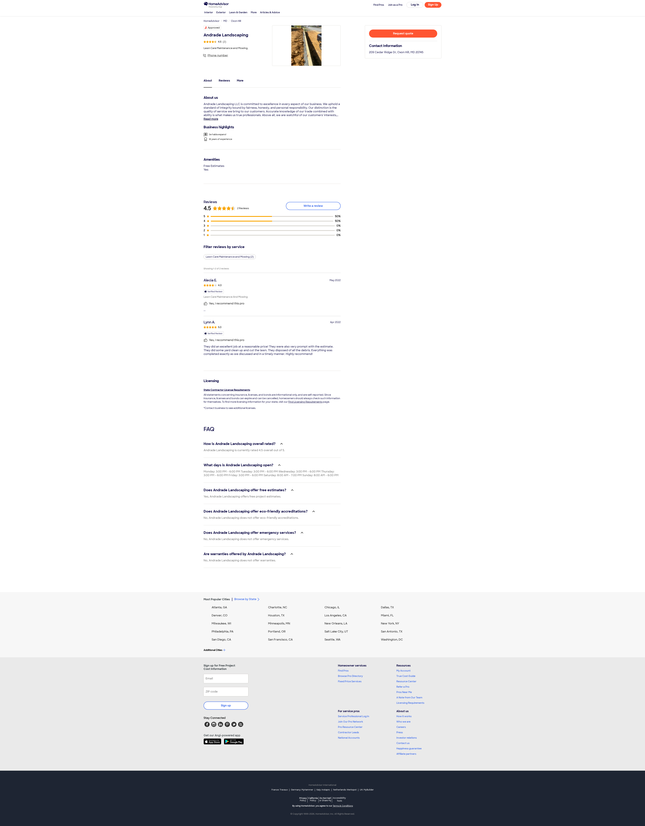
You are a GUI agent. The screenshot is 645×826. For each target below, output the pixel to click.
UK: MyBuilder (367, 789)
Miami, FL (387, 615)
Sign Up (433, 4)
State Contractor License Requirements (227, 389)
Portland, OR (277, 631)
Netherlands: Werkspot (345, 789)
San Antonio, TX (391, 631)
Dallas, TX (387, 607)
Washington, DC (392, 639)
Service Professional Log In (353, 716)
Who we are (403, 721)
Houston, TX (276, 615)
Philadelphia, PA (222, 631)
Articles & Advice (270, 12)
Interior (208, 12)
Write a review (313, 206)
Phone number (218, 55)
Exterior (221, 12)
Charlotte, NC (277, 607)
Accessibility (339, 799)
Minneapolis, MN (279, 623)
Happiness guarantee (409, 748)
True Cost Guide (405, 676)
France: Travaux (279, 789)
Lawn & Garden (238, 12)
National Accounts (349, 737)
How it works (404, 716)
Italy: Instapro (323, 789)
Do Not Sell (325, 799)
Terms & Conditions (343, 806)
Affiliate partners (406, 753)
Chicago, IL (332, 607)
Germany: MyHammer (302, 789)
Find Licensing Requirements (305, 401)
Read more (211, 119)
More (254, 12)
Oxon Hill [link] (236, 20)
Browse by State (245, 599)
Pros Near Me (404, 692)
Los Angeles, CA (336, 615)
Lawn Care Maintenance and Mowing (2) (230, 256)
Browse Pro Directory (350, 676)
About (208, 80)
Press (399, 732)
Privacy (303, 799)
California (313, 799)
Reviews (224, 80)
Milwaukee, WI (221, 623)
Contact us (403, 743)
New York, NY (390, 623)
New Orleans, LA (336, 623)
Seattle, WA (332, 639)
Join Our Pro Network (350, 721)
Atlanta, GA (219, 607)
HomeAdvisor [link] (212, 20)
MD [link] (225, 20)
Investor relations (406, 737)
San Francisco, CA (280, 639)
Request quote (403, 33)
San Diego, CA (221, 639)
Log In (415, 4)
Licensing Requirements (410, 702)
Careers (401, 727)
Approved (214, 27)
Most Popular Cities (217, 599)
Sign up (226, 705)
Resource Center (406, 681)
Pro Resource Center (350, 727)
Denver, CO (219, 615)
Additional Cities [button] (213, 650)
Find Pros (343, 670)
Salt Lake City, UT (336, 631)
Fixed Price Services (349, 681)
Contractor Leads (348, 732)
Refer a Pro (402, 686)
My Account (403, 670)
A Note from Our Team (409, 697)
